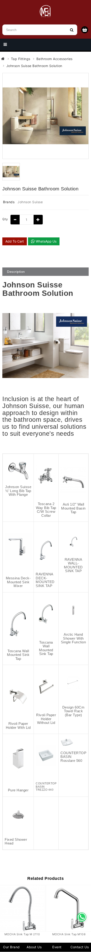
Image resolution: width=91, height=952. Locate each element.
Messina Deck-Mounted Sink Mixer (18, 582)
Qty (5, 219)
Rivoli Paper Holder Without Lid (46, 719)
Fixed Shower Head (16, 841)
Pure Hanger (18, 790)
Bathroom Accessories (54, 59)
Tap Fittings (20, 59)
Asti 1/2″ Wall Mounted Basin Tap (73, 508)
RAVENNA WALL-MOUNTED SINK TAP (73, 565)
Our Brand (11, 947)
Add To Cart (14, 241)
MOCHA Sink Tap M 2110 (22, 934)
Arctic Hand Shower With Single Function (73, 638)
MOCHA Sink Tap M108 (69, 934)
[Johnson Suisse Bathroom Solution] (45, 116)
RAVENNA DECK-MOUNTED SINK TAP (45, 580)
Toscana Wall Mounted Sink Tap (18, 655)
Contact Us (79, 947)
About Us (34, 947)
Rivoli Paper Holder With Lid (18, 725)
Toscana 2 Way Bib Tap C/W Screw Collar (46, 509)
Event (57, 947)
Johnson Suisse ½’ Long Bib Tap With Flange (18, 490)
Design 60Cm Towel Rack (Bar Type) (73, 711)
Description (16, 271)
